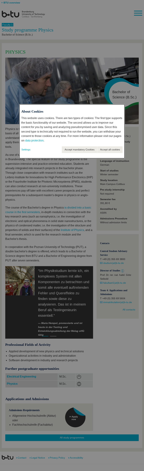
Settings (25, 149)
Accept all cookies (110, 149)
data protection (34, 140)
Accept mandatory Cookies (79, 149)
